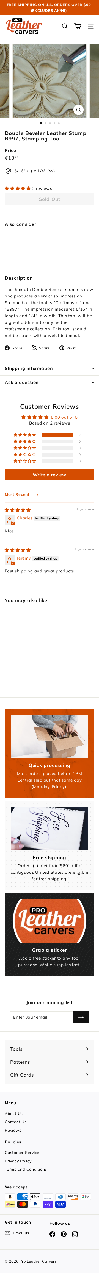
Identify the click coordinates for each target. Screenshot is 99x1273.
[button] (18, 188)
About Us (14, 1113)
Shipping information (29, 368)
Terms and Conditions (26, 1169)
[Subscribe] (81, 1017)
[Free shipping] (49, 829)
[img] (18, 510)
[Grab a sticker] (49, 921)
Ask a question (22, 382)
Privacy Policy (18, 1161)
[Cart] (77, 26)
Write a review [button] (49, 474)
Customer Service (22, 1152)
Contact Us (16, 1121)
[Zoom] (78, 110)
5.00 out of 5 (64, 417)
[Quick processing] (49, 736)
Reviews (13, 1130)
